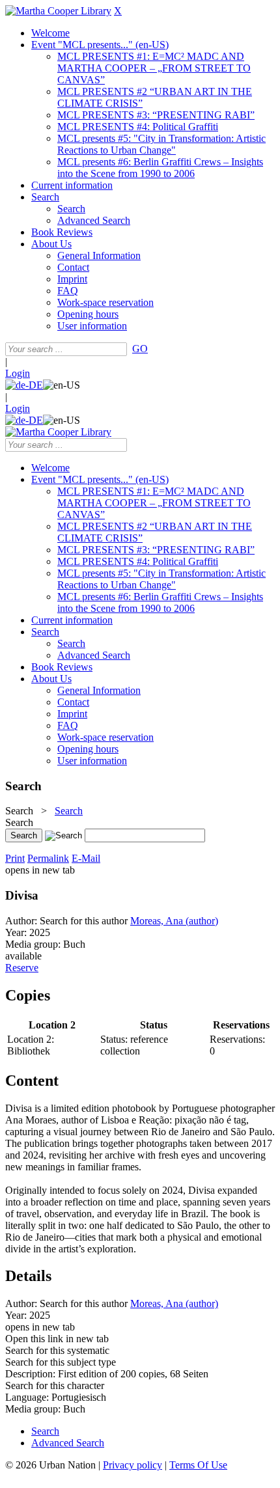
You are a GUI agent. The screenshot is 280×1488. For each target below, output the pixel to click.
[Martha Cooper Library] (58, 10)
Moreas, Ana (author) (174, 920)
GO (140, 348)
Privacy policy (132, 1464)
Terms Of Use (198, 1464)
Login (17, 373)
